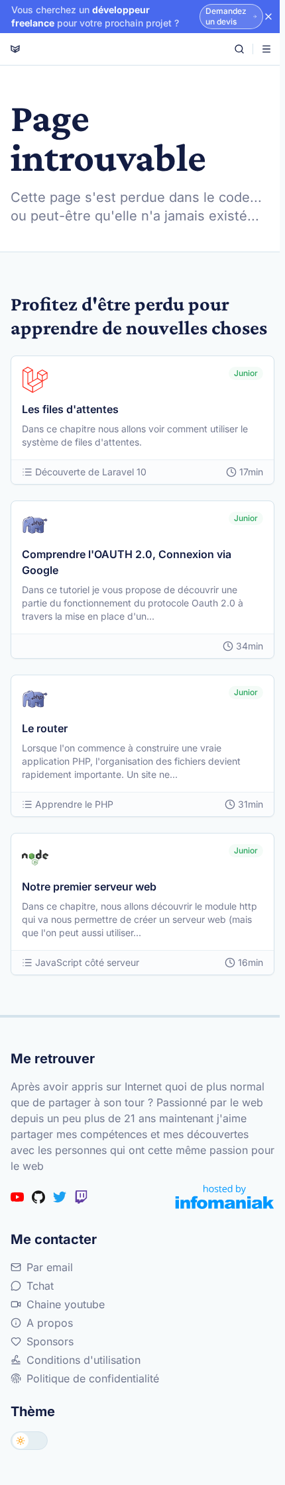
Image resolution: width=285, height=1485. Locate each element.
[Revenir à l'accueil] (15, 49)
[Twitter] (59, 1197)
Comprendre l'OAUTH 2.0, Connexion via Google (126, 562)
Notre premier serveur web (89, 886)
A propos (50, 1322)
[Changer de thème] (29, 1440)
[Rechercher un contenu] (239, 49)
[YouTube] (17, 1197)
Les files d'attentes (70, 409)
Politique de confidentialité (93, 1378)
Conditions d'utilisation (84, 1359)
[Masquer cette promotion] (268, 16)
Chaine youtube (66, 1304)
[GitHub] (38, 1197)
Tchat (40, 1285)
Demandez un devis (226, 16)
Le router (45, 728)
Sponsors (50, 1341)
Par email (50, 1267)
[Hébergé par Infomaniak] (224, 1196)
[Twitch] (80, 1197)
